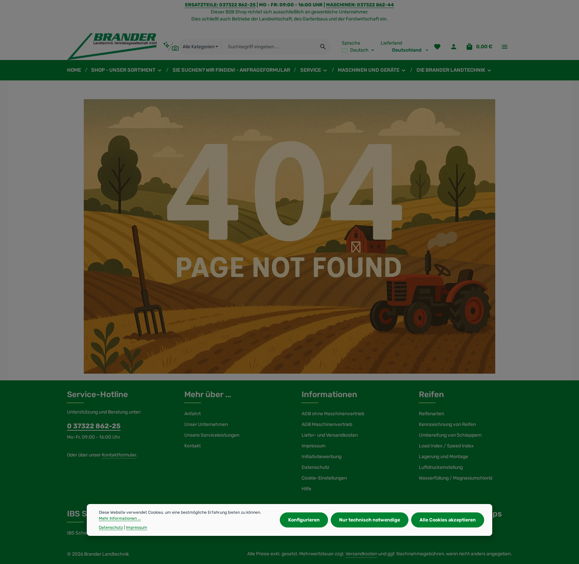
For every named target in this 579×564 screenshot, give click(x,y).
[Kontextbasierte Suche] (171, 46)
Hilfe (306, 489)
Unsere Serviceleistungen (211, 435)
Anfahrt (192, 414)
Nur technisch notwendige (369, 520)
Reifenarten (431, 414)
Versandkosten (361, 554)
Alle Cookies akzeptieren (448, 520)
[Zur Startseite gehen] (111, 46)
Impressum (313, 446)
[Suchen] (323, 46)
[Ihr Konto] (453, 46)
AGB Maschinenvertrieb (327, 424)
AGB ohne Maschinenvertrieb (333, 414)
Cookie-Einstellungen (324, 478)
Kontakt (192, 446)
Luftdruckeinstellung (441, 467)
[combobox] (268, 46)
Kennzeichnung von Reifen (447, 424)
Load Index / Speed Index (446, 446)
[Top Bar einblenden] (504, 46)
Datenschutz (315, 467)
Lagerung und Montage (443, 456)
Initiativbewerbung (321, 456)
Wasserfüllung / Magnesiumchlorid (455, 478)
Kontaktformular (119, 455)
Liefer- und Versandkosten (330, 435)
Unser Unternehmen (206, 424)
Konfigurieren (304, 520)
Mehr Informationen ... (120, 518)
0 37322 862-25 (94, 426)
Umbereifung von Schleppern (450, 435)
